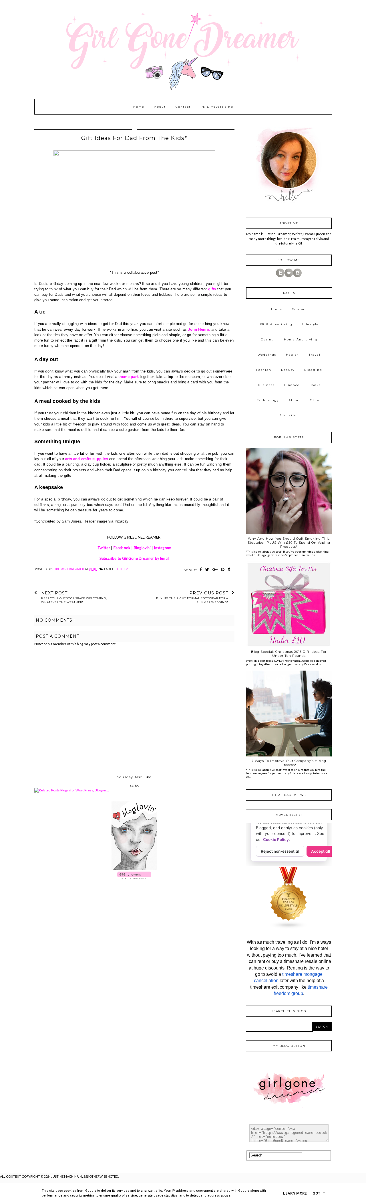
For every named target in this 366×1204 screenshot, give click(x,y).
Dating (267, 339)
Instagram (162, 547)
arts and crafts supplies (86, 459)
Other (122, 569)
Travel (315, 354)
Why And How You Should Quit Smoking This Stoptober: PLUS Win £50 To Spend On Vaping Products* (289, 543)
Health (292, 354)
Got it (319, 1193)
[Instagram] (297, 276)
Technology (268, 400)
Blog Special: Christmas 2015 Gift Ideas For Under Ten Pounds (289, 654)
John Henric (199, 329)
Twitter (104, 547)
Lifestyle (310, 324)
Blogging (313, 370)
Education (289, 415)
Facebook (122, 547)
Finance (292, 385)
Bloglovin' (142, 547)
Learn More (295, 1193)
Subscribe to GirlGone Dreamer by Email (135, 558)
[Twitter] (280, 276)
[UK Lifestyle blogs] (289, 928)
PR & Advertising (216, 107)
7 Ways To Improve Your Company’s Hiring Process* (289, 763)
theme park (128, 377)
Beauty (288, 370)
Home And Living (301, 339)
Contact (183, 107)
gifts (212, 289)
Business (266, 385)
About (160, 107)
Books (315, 385)
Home (138, 107)
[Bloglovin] (289, 276)
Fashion (263, 370)
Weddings (267, 354)
